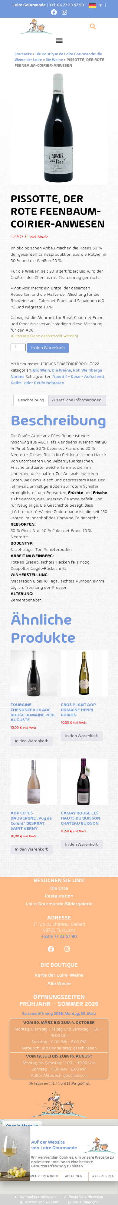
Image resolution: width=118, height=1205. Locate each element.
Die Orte (59, 888)
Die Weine (54, 60)
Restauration (59, 896)
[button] (59, 40)
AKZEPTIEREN (103, 1176)
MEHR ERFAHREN (44, 1176)
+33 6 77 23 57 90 (59, 937)
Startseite (23, 54)
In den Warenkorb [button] (31, 741)
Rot (76, 370)
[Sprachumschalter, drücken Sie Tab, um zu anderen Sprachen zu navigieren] (96, 5)
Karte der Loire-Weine (59, 975)
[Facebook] (54, 12)
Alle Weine (59, 984)
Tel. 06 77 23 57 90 (66, 5)
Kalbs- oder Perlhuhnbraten (37, 383)
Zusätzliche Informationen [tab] (76, 400)
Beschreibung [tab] (31, 400)
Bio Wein (41, 370)
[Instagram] (64, 12)
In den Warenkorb (48, 348)
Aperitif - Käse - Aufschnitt (78, 377)
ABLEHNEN (74, 1176)
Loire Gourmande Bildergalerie (59, 904)
